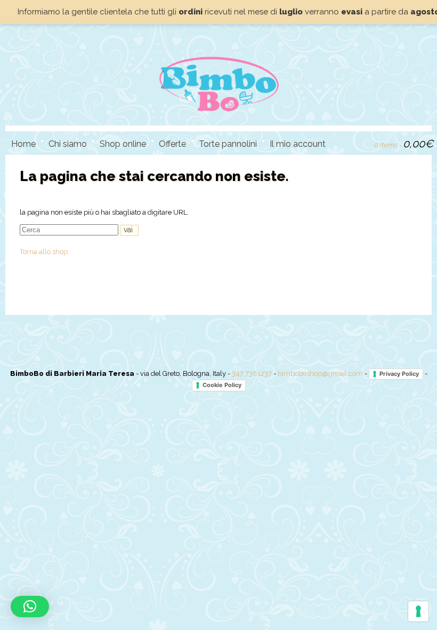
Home (23, 144)
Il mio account (298, 144)
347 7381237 (252, 373)
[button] (30, 606)
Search (343, 142)
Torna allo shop (44, 252)
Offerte (172, 144)
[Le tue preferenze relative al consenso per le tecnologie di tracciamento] (418, 611)
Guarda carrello (361, 142)
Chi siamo (67, 144)
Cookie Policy (222, 385)
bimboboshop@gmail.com (320, 373)
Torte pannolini (228, 144)
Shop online (123, 144)
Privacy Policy (399, 373)
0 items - (403, 143)
